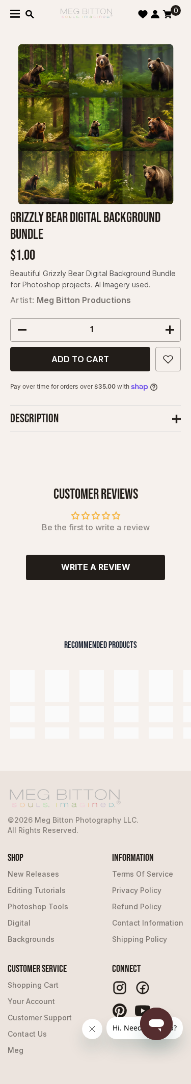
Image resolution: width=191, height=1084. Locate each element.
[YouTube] (142, 1010)
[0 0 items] (167, 14)
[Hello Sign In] (155, 14)
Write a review (95, 567)
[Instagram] (119, 987)
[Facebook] (142, 987)
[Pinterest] (119, 1010)
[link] (22, 714)
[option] (95, 124)
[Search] (30, 14)
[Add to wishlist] (168, 359)
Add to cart (80, 359)
